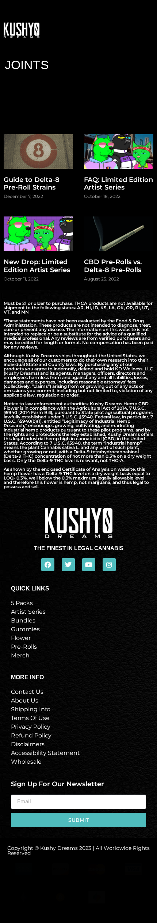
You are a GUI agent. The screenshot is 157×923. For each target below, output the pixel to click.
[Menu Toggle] (149, 30)
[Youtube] (88, 564)
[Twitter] (68, 564)
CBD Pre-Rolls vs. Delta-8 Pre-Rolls (113, 266)
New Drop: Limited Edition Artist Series (37, 266)
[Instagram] (109, 564)
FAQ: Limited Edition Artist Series (118, 184)
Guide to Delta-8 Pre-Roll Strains (32, 184)
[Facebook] (47, 564)
